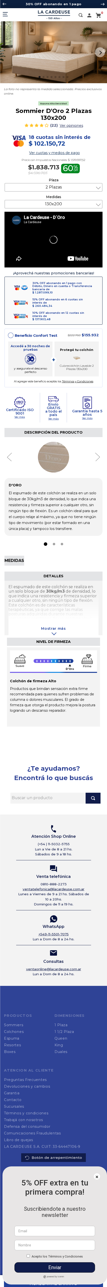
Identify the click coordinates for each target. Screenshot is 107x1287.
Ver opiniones (71, 126)
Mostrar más (53, 628)
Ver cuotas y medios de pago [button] (54, 153)
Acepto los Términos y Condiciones (57, 1256)
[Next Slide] (102, 4)
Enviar (54, 1267)
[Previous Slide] (4, 4)
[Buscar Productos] (93, 1082)
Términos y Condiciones (77, 381)
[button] (81, 15)
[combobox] (55, 1082)
